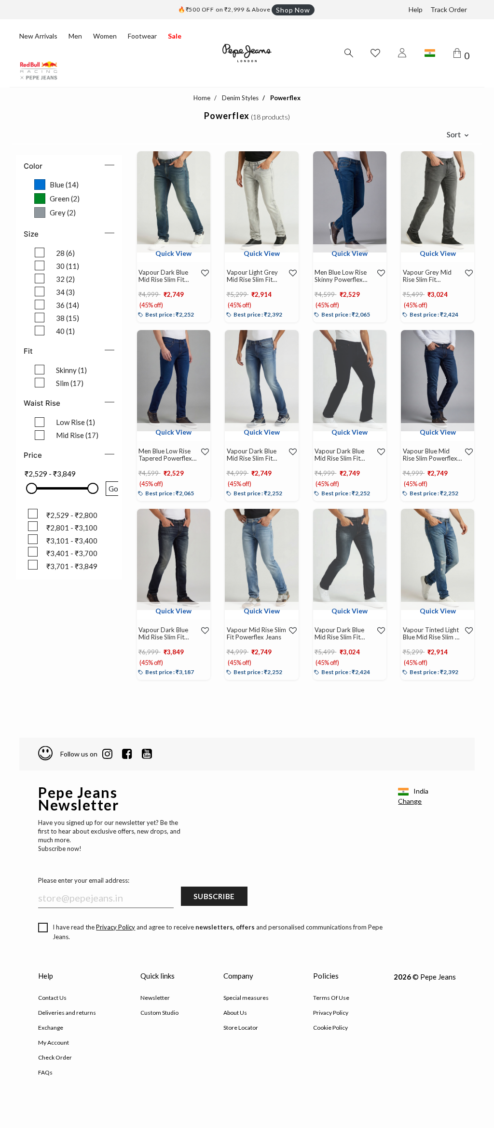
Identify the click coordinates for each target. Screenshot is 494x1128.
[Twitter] (147, 754)
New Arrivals (38, 36)
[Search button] (348, 53)
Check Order (55, 1057)
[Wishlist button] (375, 53)
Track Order (448, 9)
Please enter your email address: (83, 880)
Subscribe (214, 896)
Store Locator (240, 1027)
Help (416, 9)
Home (201, 98)
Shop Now (293, 10)
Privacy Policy (115, 927)
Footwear (142, 36)
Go (113, 488)
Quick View (173, 253)
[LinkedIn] (107, 754)
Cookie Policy (330, 1027)
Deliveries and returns (67, 1012)
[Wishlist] (203, 273)
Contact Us (52, 997)
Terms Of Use (331, 997)
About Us (235, 1012)
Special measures (246, 997)
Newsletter (155, 997)
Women (105, 36)
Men (75, 36)
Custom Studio (159, 1012)
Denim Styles (240, 98)
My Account (53, 1042)
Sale (174, 36)
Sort (454, 134)
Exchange (50, 1027)
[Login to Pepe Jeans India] (402, 53)
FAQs (45, 1072)
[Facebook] (127, 754)
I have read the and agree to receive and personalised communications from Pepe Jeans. (218, 932)
